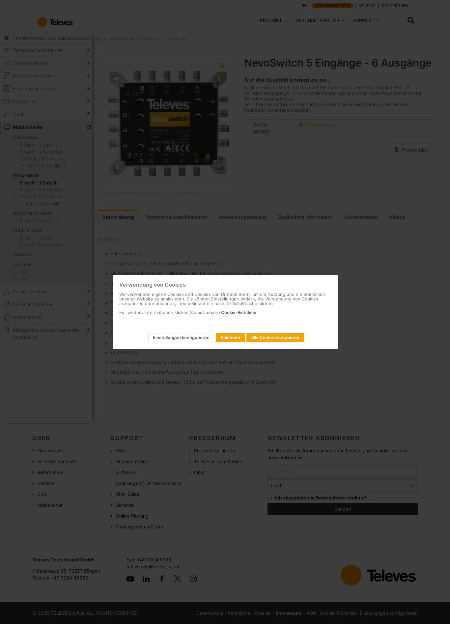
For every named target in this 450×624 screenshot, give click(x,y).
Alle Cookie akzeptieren (275, 337)
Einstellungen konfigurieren (181, 337)
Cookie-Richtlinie (238, 312)
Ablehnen (230, 337)
